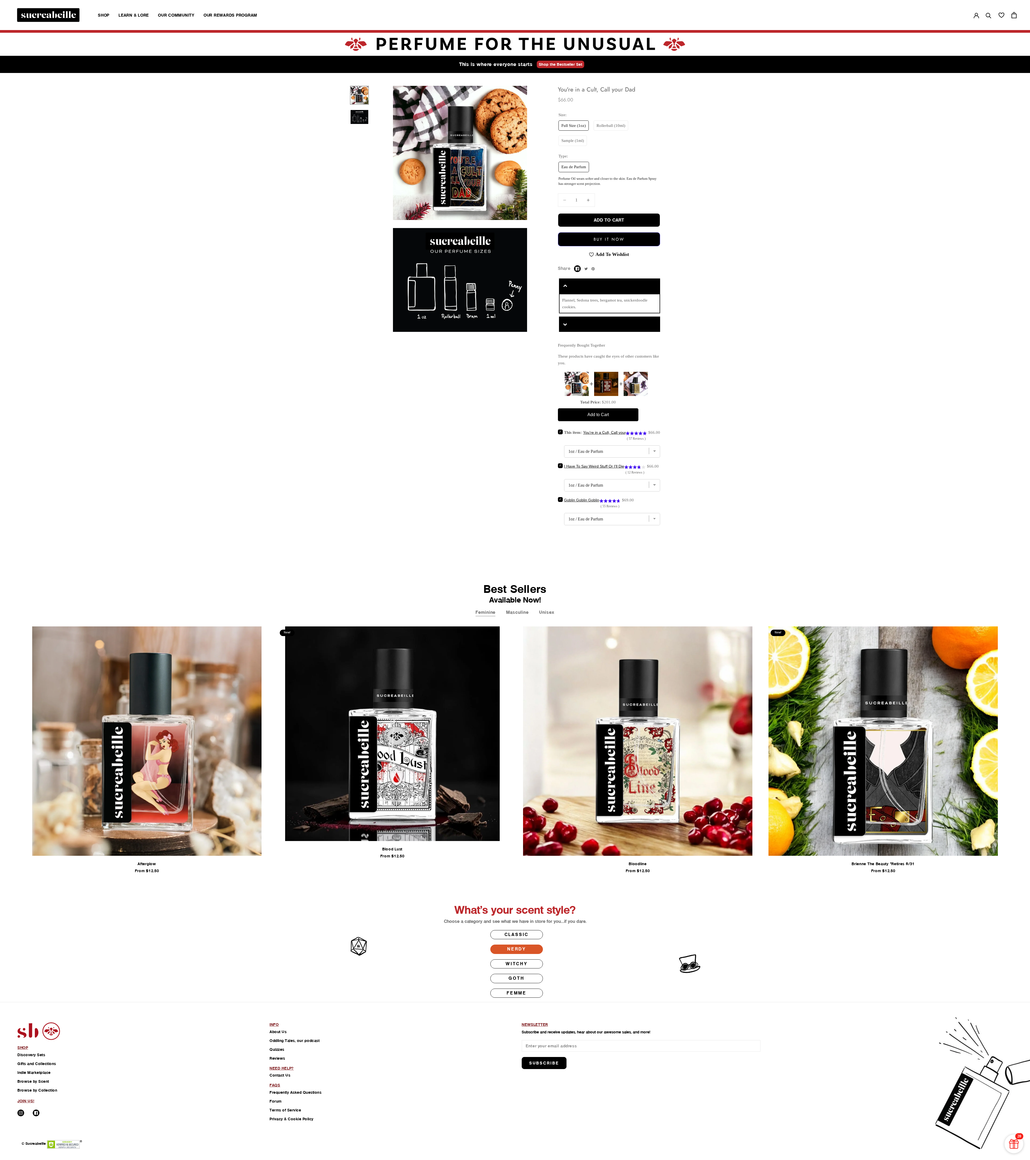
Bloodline (637, 864)
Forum (276, 1101)
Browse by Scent (33, 1081)
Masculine (517, 612)
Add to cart (609, 220)
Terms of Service (285, 1110)
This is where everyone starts (496, 64)
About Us (278, 1032)
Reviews (277, 1058)
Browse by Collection (37, 1090)
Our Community (176, 15)
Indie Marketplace (34, 1072)
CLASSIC (517, 934)
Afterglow (147, 864)
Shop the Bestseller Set (560, 64)
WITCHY (517, 963)
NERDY (516, 949)
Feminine (485, 612)
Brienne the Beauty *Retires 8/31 (883, 864)
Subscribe (544, 1063)
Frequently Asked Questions (295, 1092)
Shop (103, 15)
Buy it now (609, 239)
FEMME (517, 993)
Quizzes (277, 1049)
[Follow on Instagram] (20, 1113)
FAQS (275, 1085)
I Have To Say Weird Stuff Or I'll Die (594, 466)
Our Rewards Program (230, 15)
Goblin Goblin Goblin (581, 500)
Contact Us (280, 1075)
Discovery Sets (31, 1055)
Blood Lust (392, 849)
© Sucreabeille (33, 1143)
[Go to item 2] (359, 116)
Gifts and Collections (36, 1064)
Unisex (546, 612)
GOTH (516, 978)
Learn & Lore (134, 15)
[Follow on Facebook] (36, 1113)
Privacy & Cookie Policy (292, 1119)
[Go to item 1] (359, 95)
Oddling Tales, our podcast (294, 1040)
